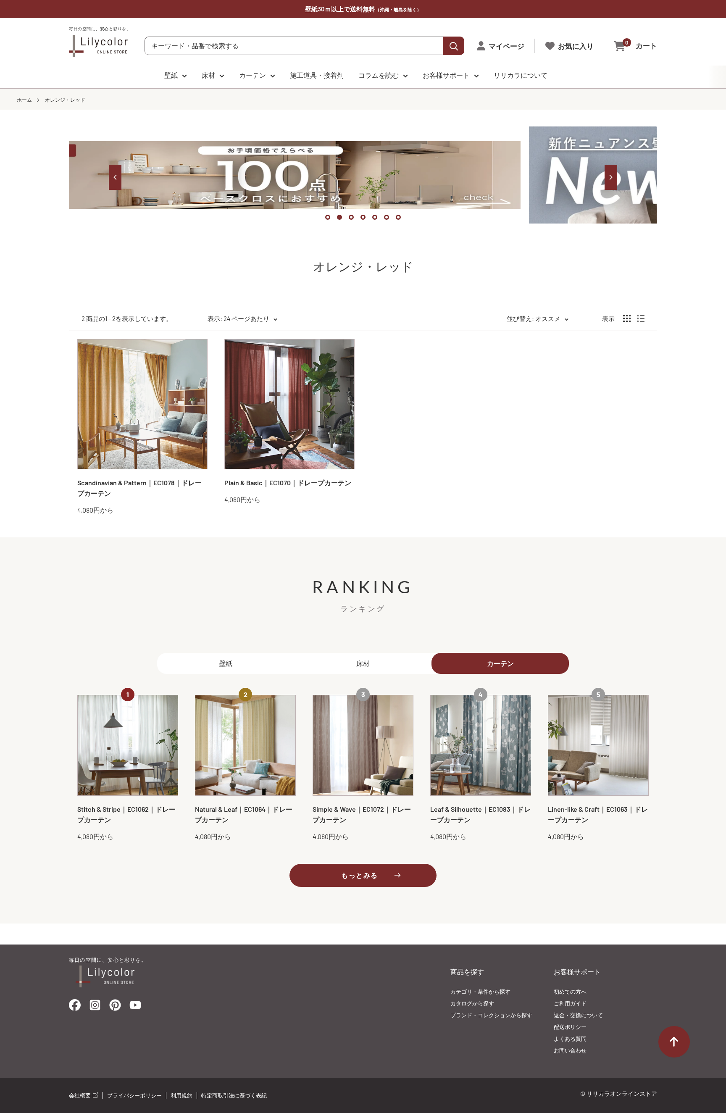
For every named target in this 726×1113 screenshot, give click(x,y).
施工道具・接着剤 (317, 75)
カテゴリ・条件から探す (480, 991)
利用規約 (181, 1095)
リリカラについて (520, 75)
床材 (208, 75)
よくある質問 (570, 1038)
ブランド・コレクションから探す (491, 1015)
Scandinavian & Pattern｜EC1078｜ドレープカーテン (139, 488)
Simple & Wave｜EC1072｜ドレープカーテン (362, 814)
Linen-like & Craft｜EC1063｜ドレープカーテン (598, 814)
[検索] (453, 46)
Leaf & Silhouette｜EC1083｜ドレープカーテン (480, 814)
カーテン (252, 75)
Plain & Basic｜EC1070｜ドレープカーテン (287, 483)
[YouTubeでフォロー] (135, 1007)
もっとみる (359, 875)
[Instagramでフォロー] (95, 1007)
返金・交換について (578, 1015)
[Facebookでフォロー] (75, 1007)
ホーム (24, 100)
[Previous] (115, 177)
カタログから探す (472, 1003)
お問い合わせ (570, 1050)
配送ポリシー (570, 1027)
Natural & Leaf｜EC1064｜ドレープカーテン (243, 814)
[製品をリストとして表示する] (640, 318)
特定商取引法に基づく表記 (234, 1095)
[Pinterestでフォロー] (115, 1007)
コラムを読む (378, 75)
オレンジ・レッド (65, 100)
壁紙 (171, 75)
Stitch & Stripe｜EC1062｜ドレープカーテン (126, 814)
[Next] (611, 177)
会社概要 (80, 1095)
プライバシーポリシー (134, 1095)
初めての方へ (570, 991)
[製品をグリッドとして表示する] (627, 318)
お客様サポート (446, 75)
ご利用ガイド (570, 1003)
